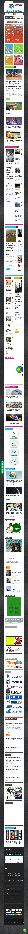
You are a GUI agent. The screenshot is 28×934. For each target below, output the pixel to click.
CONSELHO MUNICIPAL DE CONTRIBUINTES (14, 880)
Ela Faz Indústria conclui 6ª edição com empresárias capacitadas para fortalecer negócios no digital (13, 28)
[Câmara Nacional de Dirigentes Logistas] (14, 708)
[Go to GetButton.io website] (25, 932)
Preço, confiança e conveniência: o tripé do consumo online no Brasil (14, 141)
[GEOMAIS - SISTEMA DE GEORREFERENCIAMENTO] (14, 447)
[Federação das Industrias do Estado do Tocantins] (14, 699)
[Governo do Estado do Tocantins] (14, 684)
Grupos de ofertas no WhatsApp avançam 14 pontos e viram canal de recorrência (13, 112)
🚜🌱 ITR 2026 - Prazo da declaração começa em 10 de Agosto (18, 50)
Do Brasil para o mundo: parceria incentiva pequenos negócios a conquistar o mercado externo (9, 304)
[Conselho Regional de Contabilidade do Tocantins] (14, 703)
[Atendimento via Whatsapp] (13, 533)
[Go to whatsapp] (25, 930)
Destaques (8, 25)
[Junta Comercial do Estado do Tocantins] (14, 689)
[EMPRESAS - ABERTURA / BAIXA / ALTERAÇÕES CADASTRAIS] (14, 653)
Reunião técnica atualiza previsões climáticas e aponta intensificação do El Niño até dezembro (9, 58)
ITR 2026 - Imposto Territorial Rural (17, 47)
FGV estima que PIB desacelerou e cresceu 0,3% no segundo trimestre (17, 572)
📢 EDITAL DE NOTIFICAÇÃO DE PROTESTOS (16, 846)
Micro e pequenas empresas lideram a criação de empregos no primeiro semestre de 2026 (9, 324)
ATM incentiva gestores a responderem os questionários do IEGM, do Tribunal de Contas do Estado (13, 777)
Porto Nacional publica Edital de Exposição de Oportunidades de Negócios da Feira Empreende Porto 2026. (18, 190)
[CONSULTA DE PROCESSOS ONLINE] (14, 636)
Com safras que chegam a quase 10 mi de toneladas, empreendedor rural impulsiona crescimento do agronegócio (9, 344)
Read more (7, 99)
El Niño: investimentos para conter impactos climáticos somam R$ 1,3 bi (13, 409)
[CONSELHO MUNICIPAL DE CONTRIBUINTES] (14, 438)
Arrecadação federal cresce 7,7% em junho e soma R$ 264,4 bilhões (13, 397)
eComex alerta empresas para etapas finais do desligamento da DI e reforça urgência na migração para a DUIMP (14, 740)
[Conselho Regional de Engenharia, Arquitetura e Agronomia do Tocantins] (14, 694)
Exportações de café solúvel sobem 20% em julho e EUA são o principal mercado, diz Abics (14, 747)
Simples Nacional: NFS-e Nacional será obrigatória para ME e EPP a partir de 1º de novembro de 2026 (14, 481)
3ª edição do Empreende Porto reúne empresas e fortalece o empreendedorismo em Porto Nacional (18, 156)
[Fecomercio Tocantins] (14, 677)
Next (22, 34)
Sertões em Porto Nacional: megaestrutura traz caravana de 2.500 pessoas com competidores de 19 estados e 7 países (9, 173)
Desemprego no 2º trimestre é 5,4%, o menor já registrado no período (13, 422)
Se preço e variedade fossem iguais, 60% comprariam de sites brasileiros (13, 126)
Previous (5, 34)
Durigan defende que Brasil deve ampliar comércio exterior (17, 580)
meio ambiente (8, 55)
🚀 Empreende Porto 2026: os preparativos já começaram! (18, 176)
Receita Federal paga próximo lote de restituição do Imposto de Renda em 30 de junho (14, 513)
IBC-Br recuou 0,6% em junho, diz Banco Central (18, 62)
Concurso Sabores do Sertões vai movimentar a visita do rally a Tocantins (9, 49)
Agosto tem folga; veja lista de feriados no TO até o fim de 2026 (20, 267)
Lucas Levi (22, 922)
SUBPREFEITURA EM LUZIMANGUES (12, 877)
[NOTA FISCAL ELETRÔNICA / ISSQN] (18, 644)
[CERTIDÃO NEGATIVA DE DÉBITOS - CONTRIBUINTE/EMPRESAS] (14, 456)
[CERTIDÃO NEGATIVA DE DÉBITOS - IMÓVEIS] (14, 465)
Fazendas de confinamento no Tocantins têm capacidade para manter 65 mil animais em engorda (10, 248)
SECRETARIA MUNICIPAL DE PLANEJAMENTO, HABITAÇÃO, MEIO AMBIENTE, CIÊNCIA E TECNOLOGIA (12, 874)
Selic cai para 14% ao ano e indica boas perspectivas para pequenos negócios (9, 286)
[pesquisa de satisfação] (14, 667)
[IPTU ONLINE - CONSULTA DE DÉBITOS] (10, 644)
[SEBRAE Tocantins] (14, 714)
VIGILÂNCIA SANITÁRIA (9, 878)
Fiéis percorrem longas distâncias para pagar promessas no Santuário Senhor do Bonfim (20, 243)
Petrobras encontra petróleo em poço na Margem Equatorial (17, 588)
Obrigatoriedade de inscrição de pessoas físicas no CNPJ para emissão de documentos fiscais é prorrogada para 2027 (14, 497)
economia (17, 55)
